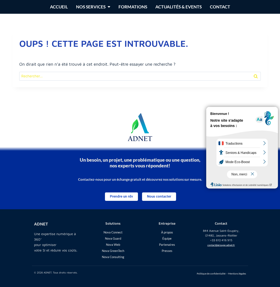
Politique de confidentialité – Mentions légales (221, 273)
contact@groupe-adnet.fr (221, 245)
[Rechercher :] (140, 75)
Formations (132, 6)
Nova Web (113, 244)
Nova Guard (113, 238)
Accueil (59, 6)
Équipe (167, 238)
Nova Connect (113, 232)
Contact (220, 6)
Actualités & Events (178, 6)
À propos (167, 232)
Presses (167, 251)
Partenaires (167, 244)
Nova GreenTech (113, 251)
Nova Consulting (113, 257)
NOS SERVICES (91, 6)
